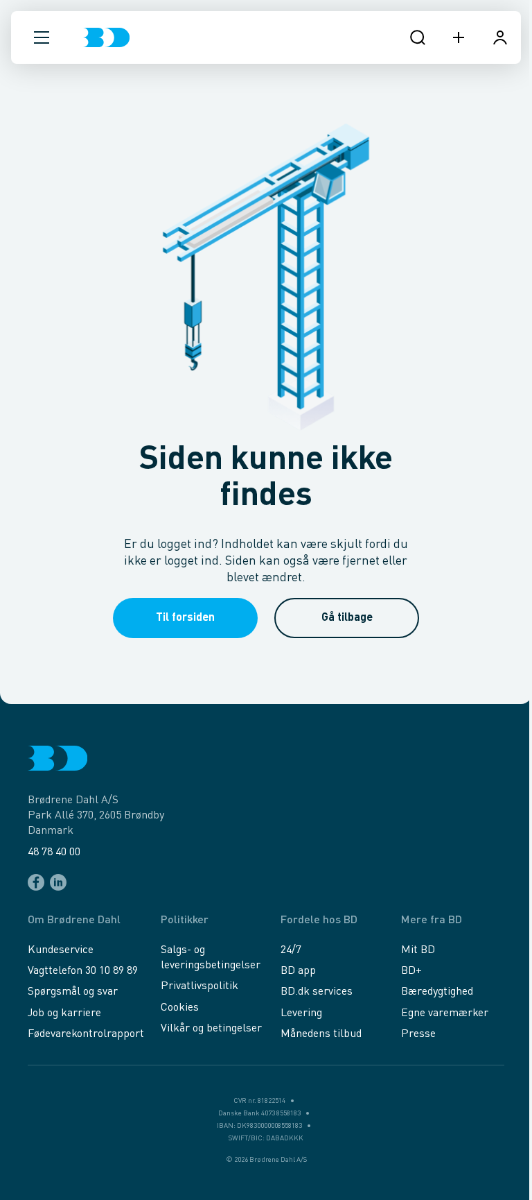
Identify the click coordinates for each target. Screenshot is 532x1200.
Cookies (180, 1007)
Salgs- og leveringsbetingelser (210, 958)
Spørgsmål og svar (73, 991)
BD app (298, 971)
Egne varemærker (444, 1013)
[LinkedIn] (58, 882)
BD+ (411, 971)
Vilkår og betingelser (211, 1028)
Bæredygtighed (437, 991)
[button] (41, 37)
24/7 (291, 950)
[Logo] (106, 37)
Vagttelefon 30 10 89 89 (83, 971)
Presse (418, 1034)
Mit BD (418, 950)
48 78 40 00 (54, 852)
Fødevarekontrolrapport (86, 1034)
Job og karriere (64, 1013)
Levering (301, 1013)
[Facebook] (36, 882)
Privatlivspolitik (199, 986)
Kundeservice (61, 950)
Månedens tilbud (321, 1034)
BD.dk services (317, 991)
